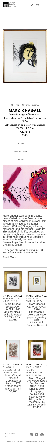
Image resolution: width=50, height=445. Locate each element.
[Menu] (43, 5)
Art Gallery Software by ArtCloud (32, 441)
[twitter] (42, 434)
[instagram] (31, 434)
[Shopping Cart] (37, 4)
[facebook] (36, 434)
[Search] (32, 5)
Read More (9, 257)
